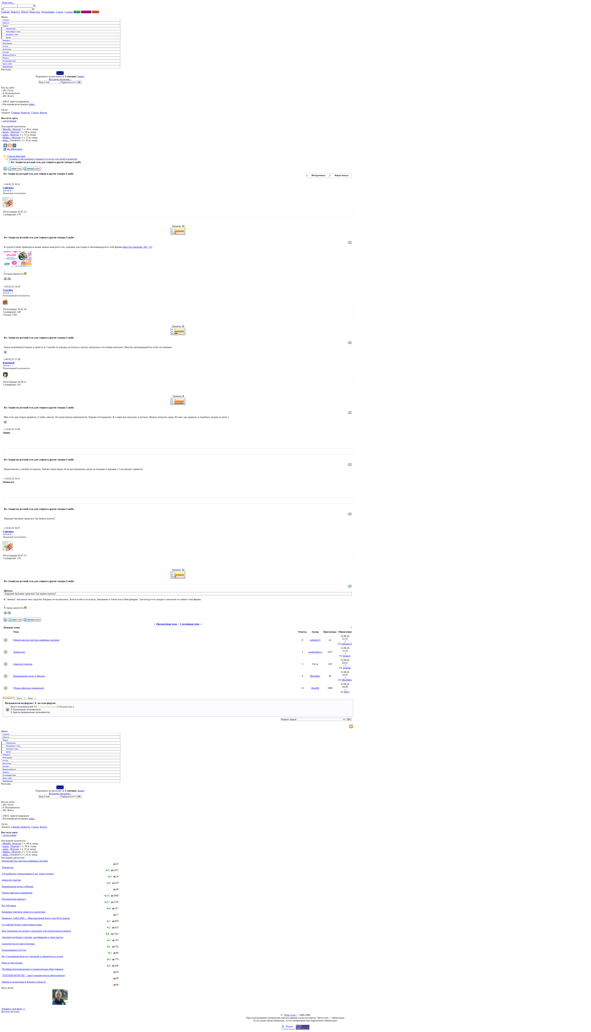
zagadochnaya (315, 652)
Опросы (6, 58)
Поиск (19, 698)
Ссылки (68, 12)
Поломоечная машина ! (14, 899)
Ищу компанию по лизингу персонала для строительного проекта (36, 931)
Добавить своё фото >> (13, 1009)
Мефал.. (7, 137)
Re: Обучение (9, 905)
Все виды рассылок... (60, 79)
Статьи (59, 12)
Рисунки (86, 12)
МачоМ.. (7, 129)
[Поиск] (2, 9)
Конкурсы (35, 12)
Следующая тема (189, 624)
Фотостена (7, 49)
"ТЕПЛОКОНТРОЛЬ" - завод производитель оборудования (33, 975)
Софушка (8, 187)
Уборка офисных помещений (28, 688)
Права (30, 698)
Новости (15, 12)
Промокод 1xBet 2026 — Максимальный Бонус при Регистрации (36, 918)
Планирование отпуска (14, 950)
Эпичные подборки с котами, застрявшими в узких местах (32, 937)
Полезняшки (48, 12)
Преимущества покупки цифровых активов (36, 640)
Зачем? (80, 76)
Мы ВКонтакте (14, 149)
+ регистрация (8, 121)
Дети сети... (7, 2)
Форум (24, 12)
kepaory (347, 656)
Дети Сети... (290, 1015)
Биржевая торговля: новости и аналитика (23, 912)
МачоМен (315, 676)
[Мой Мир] (14, 145)
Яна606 (315, 688)
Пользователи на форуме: (12, 698)
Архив (8, 37)
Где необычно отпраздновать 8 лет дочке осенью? (28, 873)
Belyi (346, 692)
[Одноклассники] (10, 145)
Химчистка (19, 652)
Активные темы (12, 34)
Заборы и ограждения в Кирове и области (24, 982)
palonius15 (315, 640)
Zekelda (347, 668)
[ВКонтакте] (5, 145)
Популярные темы (13, 31)
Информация (8, 67)
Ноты (77, 12)
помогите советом (22, 664)
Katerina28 (8, 362)
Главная (5, 12)
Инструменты (318, 175)
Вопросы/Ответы (9, 55)
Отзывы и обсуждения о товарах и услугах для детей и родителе (43, 159)
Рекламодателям (9, 61)
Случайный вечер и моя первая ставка (22, 924)
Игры (95, 12)
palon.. (6, 134)
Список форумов (16, 156)
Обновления (11, 29)
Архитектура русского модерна (18, 943)
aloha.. (32, 104)
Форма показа (341, 175)
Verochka (8, 290)
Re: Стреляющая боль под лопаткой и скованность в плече (32, 956)
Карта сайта (7, 64)
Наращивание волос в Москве (29, 676)
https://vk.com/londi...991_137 (137, 247)
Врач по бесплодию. (12, 962)
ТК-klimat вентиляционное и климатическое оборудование (32, 969)
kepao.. (6, 132)
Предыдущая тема (166, 624)
